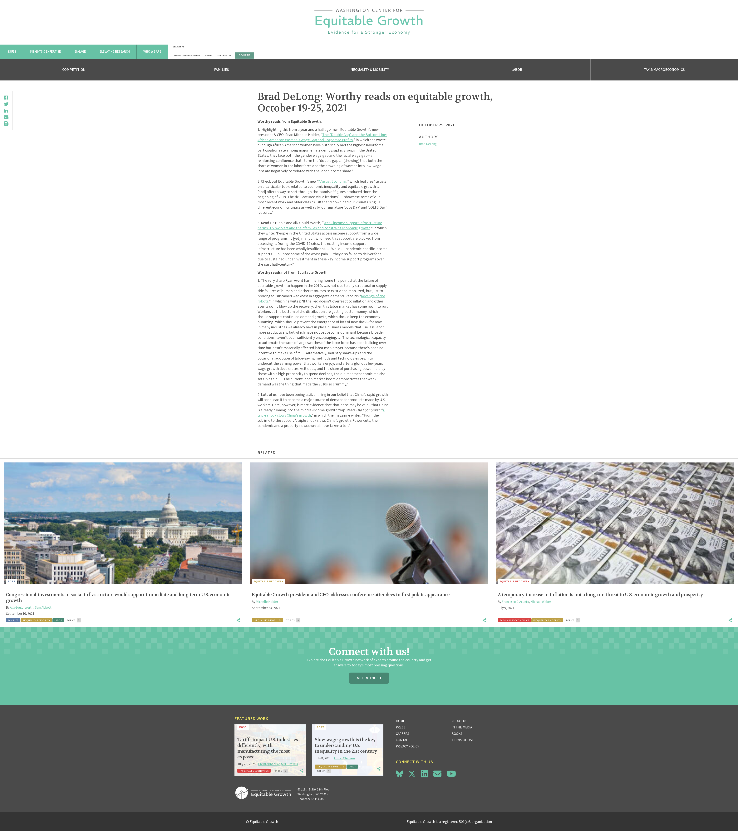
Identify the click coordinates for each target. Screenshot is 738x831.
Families (221, 69)
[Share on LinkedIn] (6, 111)
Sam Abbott (43, 607)
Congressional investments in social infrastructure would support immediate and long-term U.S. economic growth (118, 597)
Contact (403, 740)
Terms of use (463, 740)
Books (457, 733)
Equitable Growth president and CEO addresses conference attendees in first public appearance (351, 595)
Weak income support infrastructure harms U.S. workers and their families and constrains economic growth (320, 225)
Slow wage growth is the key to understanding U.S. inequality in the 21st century (346, 745)
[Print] (6, 124)
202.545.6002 (315, 799)
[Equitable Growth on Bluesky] (399, 773)
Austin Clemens (344, 758)
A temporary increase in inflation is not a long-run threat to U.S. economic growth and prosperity (600, 595)
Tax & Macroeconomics (664, 69)
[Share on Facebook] (6, 97)
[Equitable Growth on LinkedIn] (424, 773)
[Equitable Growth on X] (412, 773)
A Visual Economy (332, 181)
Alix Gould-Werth (21, 607)
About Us (459, 721)
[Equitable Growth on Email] (437, 773)
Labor (516, 69)
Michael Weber (541, 602)
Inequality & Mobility (369, 69)
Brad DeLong (428, 144)
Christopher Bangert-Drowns (278, 764)
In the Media (462, 727)
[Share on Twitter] (6, 104)
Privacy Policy (407, 746)
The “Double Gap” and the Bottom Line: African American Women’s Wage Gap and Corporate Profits (322, 137)
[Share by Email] (6, 117)
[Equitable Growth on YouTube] (451, 773)
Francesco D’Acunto (515, 602)
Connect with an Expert (186, 55)
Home (400, 721)
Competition (74, 69)
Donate (244, 55)
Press (401, 727)
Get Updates (224, 55)
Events (209, 55)
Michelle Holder (267, 602)
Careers (402, 733)
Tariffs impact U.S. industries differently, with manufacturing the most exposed (267, 748)
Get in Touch (369, 678)
